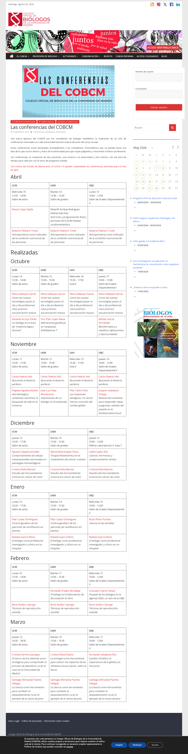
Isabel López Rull (98, 451)
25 (136, 188)
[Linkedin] (176, 6)
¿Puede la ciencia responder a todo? (150, 287)
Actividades (69, 56)
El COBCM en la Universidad (23, 122)
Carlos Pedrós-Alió (22, 376)
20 (149, 181)
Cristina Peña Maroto (24, 469)
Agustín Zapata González (26, 451)
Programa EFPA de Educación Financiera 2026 (155, 198)
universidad (61, 132)
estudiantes (49, 132)
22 (163, 181)
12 (143, 175)
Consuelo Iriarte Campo (102, 590)
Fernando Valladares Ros (102, 654)
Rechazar (137, 745)
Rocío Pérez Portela (100, 519)
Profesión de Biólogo (45, 56)
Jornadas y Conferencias (68, 122)
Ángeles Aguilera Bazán (25, 390)
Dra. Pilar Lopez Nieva (53, 319)
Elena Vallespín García (24, 294)
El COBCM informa (46, 122)
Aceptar (119, 745)
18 (136, 181)
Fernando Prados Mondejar (65, 590)
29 (149, 161)
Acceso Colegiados (147, 56)
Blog (164, 56)
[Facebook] (170, 6)
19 (143, 181)
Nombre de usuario (144, 71)
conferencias (38, 132)
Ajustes (155, 745)
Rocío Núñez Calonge (24, 604)
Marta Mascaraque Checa (64, 451)
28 (143, 161)
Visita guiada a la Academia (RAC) (149, 241)
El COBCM (22, 56)
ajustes (69, 746)
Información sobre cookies (56, 721)
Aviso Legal (13, 721)
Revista (108, 56)
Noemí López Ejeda (22, 209)
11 (136, 175)
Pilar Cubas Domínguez (25, 519)
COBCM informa (124, 56)
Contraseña (141, 89)
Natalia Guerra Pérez (23, 537)
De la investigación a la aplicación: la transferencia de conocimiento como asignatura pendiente (156, 264)
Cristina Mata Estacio (62, 654)
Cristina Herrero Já (22, 654)
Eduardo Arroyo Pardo (24, 319)
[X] (163, 6)
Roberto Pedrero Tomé (25, 230)
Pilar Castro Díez (79, 390)
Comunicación (90, 56)
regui (37, 654)
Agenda (137, 137)
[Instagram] (157, 6)
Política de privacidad (32, 721)
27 (136, 161)
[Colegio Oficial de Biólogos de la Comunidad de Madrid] (29, 14)
